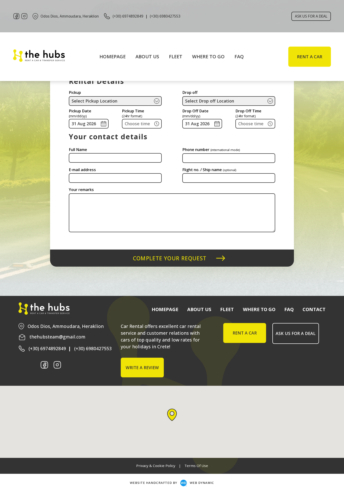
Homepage (122, 56)
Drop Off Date (195, 113)
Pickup (75, 92)
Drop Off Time (248, 113)
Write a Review (142, 367)
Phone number (211, 149)
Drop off (190, 92)
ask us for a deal (295, 333)
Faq (227, 56)
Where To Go (202, 56)
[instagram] (24, 16)
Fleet (174, 56)
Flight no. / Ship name (209, 170)
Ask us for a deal (311, 16)
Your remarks (81, 189)
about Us (151, 56)
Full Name (78, 149)
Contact (314, 309)
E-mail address (82, 170)
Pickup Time (133, 113)
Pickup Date (80, 113)
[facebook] (16, 16)
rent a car (309, 57)
